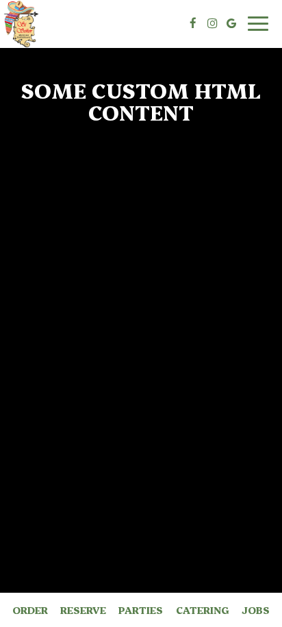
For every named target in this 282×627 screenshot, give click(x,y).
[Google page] (231, 23)
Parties (140, 610)
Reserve (83, 610)
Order (30, 610)
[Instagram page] (212, 23)
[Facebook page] (193, 23)
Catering (202, 610)
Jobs (256, 610)
